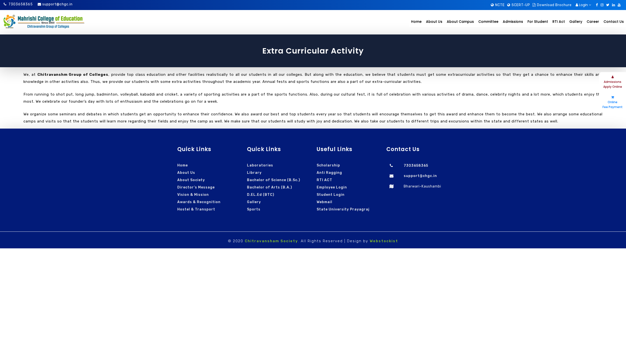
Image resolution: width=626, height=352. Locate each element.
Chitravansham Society (271, 241)
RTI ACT (324, 180)
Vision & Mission (193, 195)
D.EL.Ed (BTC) (260, 195)
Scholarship (328, 165)
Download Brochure (554, 5)
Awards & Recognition (199, 202)
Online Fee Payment (613, 104)
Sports (253, 209)
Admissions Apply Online (612, 84)
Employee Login (332, 187)
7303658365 (21, 4)
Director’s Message (196, 187)
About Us (186, 173)
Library (254, 173)
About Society (191, 180)
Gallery (254, 202)
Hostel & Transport (196, 209)
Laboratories (260, 165)
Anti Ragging (329, 173)
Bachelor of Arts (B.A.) (269, 187)
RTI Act (558, 21)
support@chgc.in (57, 4)
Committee (488, 21)
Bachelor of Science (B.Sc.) (273, 180)
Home (416, 21)
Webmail (324, 202)
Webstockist (384, 241)
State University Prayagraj (343, 209)
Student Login (331, 195)
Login (583, 4)
